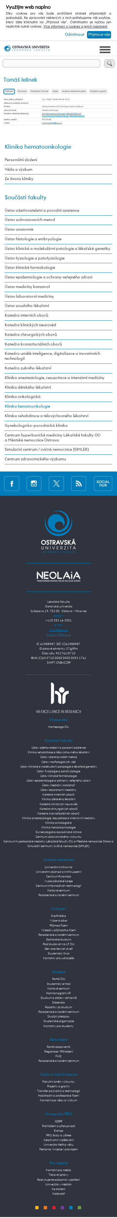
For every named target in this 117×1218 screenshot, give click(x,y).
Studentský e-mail (59, 984)
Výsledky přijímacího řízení (58, 930)
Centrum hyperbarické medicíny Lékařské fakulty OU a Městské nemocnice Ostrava (52, 437)
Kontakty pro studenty (58, 1026)
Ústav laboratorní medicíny (29, 297)
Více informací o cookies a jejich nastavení (75, 27)
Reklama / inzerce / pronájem (58, 1149)
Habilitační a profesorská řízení (58, 1095)
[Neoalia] (58, 576)
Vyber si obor (58, 920)
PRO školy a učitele (58, 1135)
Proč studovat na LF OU (59, 944)
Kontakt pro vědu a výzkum (58, 1100)
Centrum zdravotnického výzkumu (35, 459)
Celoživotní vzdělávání (59, 1140)
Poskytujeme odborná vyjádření (58, 1179)
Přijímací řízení (59, 925)
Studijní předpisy (58, 1016)
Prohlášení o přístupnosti (58, 1126)
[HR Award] (58, 697)
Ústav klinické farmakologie (30, 268)
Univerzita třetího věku (59, 1144)
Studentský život (59, 953)
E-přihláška (58, 916)
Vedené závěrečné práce (74, 91)
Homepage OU (58, 727)
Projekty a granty (98, 91)
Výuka (55, 91)
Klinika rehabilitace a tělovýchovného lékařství (46, 416)
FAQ (58, 1056)
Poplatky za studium (58, 1007)
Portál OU (58, 979)
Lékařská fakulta (73, 114)
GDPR (58, 1121)
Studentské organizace (58, 1021)
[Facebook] (11, 483)
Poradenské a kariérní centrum (58, 895)
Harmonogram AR (58, 993)
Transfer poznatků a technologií (58, 1091)
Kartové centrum (58, 890)
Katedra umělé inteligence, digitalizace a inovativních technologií (52, 356)
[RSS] (78, 483)
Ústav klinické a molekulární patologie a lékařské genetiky (57, 249)
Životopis (22, 91)
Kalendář (58, 1193)
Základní (9, 91)
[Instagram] (34, 483)
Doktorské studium (58, 939)
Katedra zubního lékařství (28, 368)
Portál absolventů (59, 1047)
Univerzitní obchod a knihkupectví (58, 871)
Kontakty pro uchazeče (58, 958)
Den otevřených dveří (59, 948)
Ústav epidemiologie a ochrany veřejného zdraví (48, 277)
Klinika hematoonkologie (53, 114)
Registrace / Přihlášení (58, 1051)
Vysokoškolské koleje (59, 881)
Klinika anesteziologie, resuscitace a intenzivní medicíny (55, 378)
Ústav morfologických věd (58, 762)
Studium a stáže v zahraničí (59, 997)
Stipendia (58, 1002)
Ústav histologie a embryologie (33, 239)
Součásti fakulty (25, 198)
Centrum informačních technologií (58, 885)
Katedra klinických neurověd (30, 325)
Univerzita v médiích (58, 1184)
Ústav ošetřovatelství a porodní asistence (42, 211)
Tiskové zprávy (58, 1174)
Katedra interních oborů (26, 316)
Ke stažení (58, 1189)
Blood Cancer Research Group (55, 116)
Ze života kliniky (19, 179)
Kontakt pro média (58, 1170)
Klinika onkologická (23, 397)
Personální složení (21, 160)
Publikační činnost (39, 91)
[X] (56, 483)
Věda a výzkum (18, 170)
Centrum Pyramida (58, 876)
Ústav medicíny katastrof (27, 287)
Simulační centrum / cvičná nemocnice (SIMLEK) (47, 450)
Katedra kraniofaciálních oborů (33, 344)
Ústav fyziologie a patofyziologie (35, 258)
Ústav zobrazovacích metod (30, 220)
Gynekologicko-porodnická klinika (36, 426)
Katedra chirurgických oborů (31, 335)
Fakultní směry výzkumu (58, 1081)
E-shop (58, 1130)
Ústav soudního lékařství (27, 306)
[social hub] (103, 483)
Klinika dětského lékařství (28, 388)
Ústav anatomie (19, 230)
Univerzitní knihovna (58, 867)
